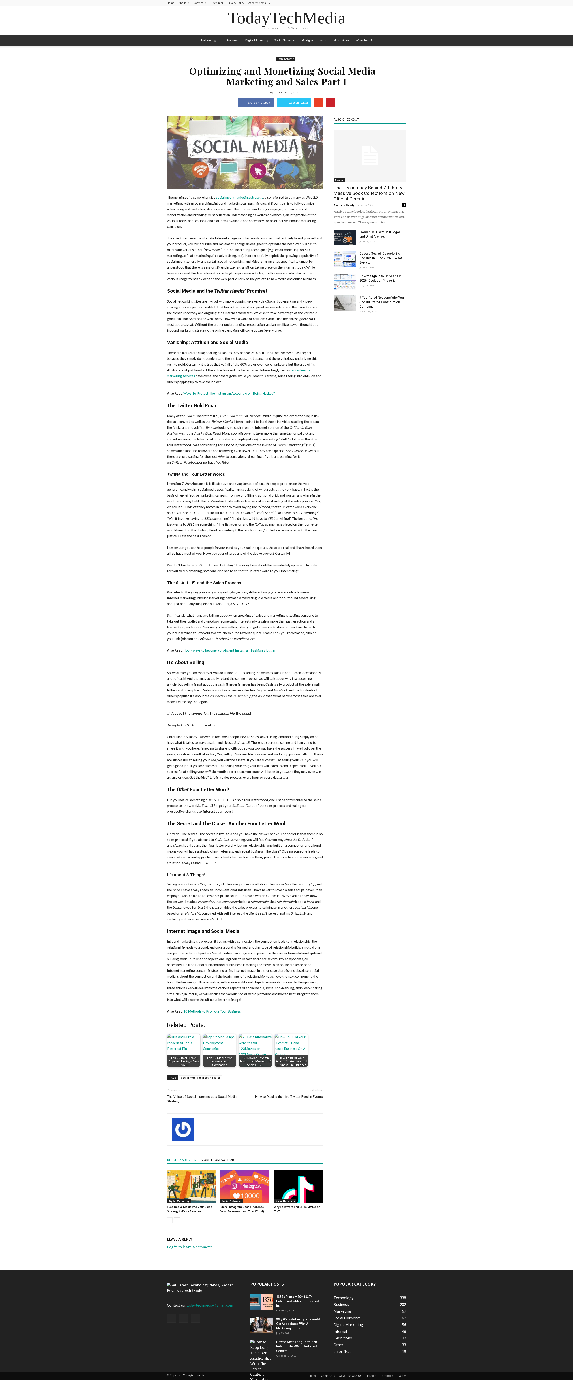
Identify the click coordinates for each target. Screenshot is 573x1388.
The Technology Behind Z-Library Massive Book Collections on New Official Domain (369, 193)
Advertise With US (259, 2)
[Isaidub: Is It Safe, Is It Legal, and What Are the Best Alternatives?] (345, 237)
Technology (208, 40)
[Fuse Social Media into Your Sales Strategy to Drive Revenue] (191, 1186)
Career (339, 180)
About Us (184, 2)
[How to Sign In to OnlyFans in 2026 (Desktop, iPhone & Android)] (345, 282)
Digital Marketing (256, 40)
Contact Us (200, 2)
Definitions (343, 1338)
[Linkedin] (183, 1318)
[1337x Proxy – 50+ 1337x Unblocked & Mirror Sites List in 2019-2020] (261, 1302)
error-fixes (342, 1351)
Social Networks (285, 40)
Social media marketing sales (200, 1077)
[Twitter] (195, 1318)
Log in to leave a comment (189, 1247)
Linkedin (371, 1376)
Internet (340, 1331)
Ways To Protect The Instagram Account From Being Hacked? (229, 393)
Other (338, 1344)
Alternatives (341, 40)
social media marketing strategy (239, 197)
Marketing (342, 1311)
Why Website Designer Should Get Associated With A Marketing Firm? (298, 1324)
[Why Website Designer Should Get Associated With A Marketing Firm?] (261, 1325)
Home (170, 2)
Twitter (401, 1376)
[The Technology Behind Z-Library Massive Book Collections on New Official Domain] (370, 156)
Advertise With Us (350, 1376)
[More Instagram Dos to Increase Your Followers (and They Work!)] (244, 1186)
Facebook (387, 1376)
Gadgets (308, 40)
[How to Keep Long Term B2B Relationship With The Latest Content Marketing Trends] (261, 1364)
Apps (323, 40)
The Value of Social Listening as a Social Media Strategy (202, 1099)
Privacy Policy (236, 2)
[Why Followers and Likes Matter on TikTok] (298, 1186)
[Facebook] (171, 1318)
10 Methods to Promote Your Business (212, 1011)
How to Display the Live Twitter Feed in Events (289, 1097)
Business (233, 40)
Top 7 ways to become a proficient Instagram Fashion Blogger (230, 650)
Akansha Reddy (344, 205)
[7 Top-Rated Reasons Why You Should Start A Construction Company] (345, 303)
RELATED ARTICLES (181, 1160)
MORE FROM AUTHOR (217, 1160)
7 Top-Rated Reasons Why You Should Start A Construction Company (381, 302)
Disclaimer (217, 2)
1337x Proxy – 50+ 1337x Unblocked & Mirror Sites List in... (297, 1301)
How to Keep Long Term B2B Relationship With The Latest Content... (296, 1346)
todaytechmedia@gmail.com (209, 1305)
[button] (400, 40)
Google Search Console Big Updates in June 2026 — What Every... (380, 258)
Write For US (364, 40)
